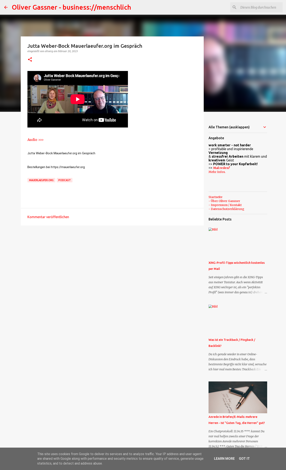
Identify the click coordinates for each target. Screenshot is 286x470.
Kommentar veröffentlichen (48, 217)
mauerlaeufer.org (41, 180)
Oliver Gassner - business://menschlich (71, 7)
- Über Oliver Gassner (224, 201)
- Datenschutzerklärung (226, 209)
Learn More (224, 459)
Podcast (64, 180)
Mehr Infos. (217, 172)
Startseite (215, 197)
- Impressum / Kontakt (225, 205)
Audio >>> (35, 140)
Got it (244, 459)
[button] (29, 60)
